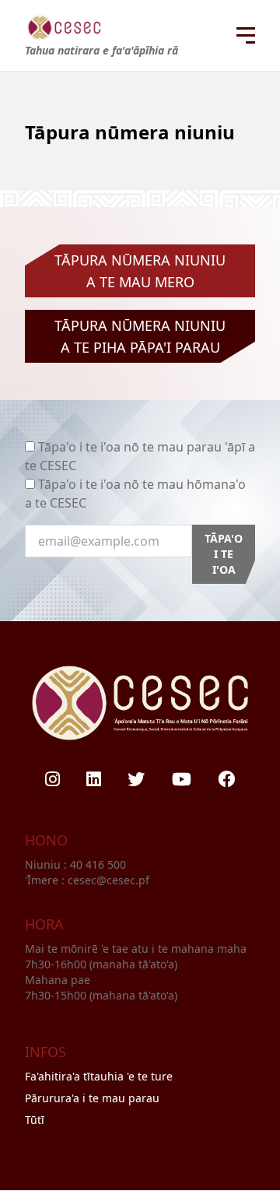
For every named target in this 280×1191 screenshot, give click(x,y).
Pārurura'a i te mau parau (92, 1098)
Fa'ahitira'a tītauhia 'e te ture (99, 1076)
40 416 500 (99, 864)
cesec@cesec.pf (108, 880)
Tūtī (34, 1119)
